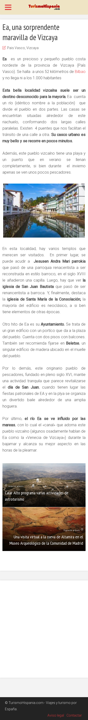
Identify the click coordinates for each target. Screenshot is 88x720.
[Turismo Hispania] (44, 6)
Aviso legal (55, 715)
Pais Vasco (16, 48)
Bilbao (80, 71)
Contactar (74, 715)
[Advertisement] (44, 629)
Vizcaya (32, 48)
